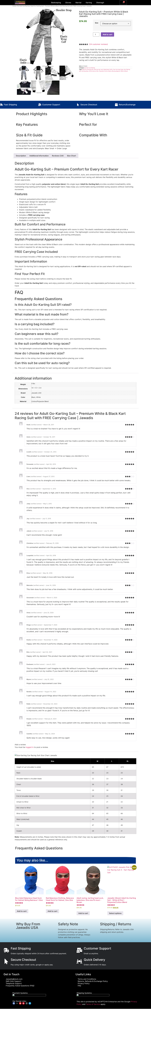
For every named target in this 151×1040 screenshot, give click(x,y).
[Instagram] (26, 1003)
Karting (89, 2)
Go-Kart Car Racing (23, 6)
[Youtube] (20, 1003)
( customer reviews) (98, 44)
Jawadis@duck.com (14, 979)
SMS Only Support (13, 981)
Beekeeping (56, 2)
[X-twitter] (17, 1003)
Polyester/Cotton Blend (105, 71)
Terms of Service (93, 1004)
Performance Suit (93, 71)
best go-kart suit (98, 69)
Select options (115, 913)
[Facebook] (13, 1003)
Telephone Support (14, 983)
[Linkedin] (30, 1003)
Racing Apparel (116, 71)
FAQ (79, 986)
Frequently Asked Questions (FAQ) (20, 986)
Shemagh (100, 2)
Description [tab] (21, 156)
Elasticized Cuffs (107, 69)
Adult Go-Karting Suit (87, 69)
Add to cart (107, 34)
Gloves (68, 2)
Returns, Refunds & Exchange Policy (93, 981)
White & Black (124, 71)
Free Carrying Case (118, 69)
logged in (30, 747)
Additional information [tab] (39, 156)
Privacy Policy (84, 983)
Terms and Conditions (87, 979)
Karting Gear (85, 71)
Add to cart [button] (22, 911)
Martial (78, 2)
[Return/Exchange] (116, 104)
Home (14, 6)
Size (96, 23)
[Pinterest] (23, 1003)
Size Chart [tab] (71, 156)
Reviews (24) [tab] (58, 156)
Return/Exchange (127, 104)
